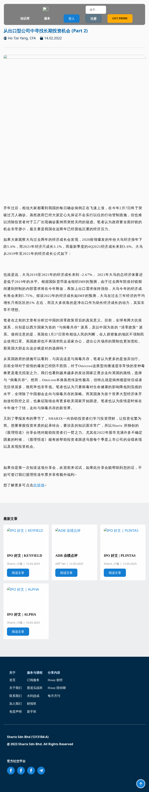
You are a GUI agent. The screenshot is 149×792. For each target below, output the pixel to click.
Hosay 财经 (55, 680)
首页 (12, 680)
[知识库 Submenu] (33, 18)
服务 (47, 18)
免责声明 (15, 711)
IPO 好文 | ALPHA (21, 614)
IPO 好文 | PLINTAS (120, 555)
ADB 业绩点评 (66, 555)
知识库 (25, 18)
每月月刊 (54, 695)
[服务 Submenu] (54, 18)
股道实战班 (34, 687)
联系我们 (15, 695)
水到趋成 (33, 695)
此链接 (39, 485)
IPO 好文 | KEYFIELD (24, 555)
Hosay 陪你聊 (57, 687)
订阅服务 (33, 680)
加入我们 (15, 703)
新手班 (31, 711)
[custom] (41, 770)
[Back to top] (140, 783)
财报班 (31, 703)
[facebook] (11, 770)
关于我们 (15, 687)
